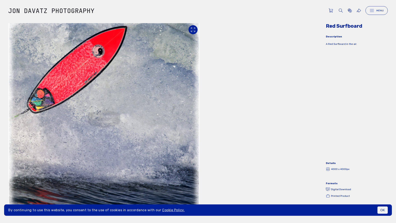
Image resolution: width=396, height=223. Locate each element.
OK (382, 210)
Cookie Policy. (173, 210)
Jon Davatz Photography (51, 10)
